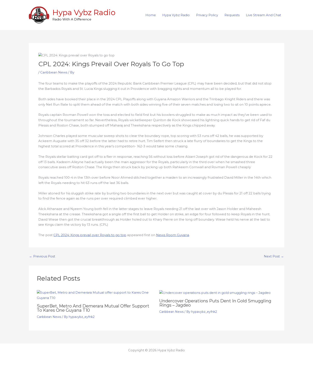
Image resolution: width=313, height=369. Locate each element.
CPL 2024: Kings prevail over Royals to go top (89, 235)
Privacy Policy (207, 15)
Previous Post (42, 256)
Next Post (274, 256)
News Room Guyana (172, 235)
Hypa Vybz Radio (83, 12)
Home (150, 15)
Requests (232, 15)
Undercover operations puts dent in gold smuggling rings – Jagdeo (215, 303)
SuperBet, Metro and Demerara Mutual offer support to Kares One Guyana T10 (93, 308)
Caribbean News (53, 72)
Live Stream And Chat (263, 15)
